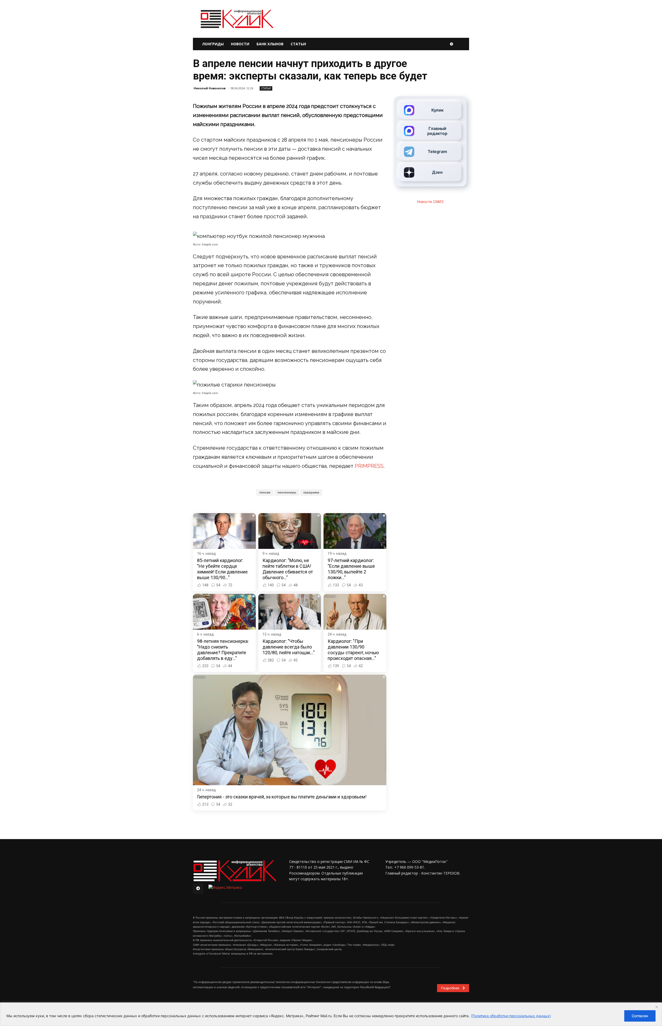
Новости (240, 43)
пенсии (264, 492)
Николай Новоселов (209, 88)
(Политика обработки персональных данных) (511, 1016)
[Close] (656, 1007)
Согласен (640, 1016)
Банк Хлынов (270, 43)
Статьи (298, 43)
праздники (311, 492)
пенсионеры (286, 492)
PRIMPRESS (369, 466)
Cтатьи (266, 88)
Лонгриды (213, 43)
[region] (331, 1014)
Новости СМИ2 (430, 201)
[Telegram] (451, 44)
